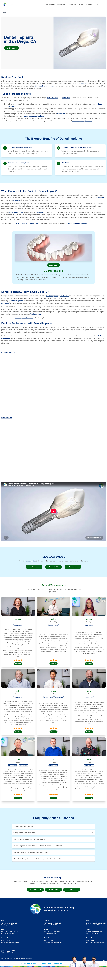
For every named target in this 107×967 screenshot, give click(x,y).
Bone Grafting (59, 697)
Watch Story (18, 663)
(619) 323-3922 (90, 940)
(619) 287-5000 (35, 314)
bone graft (84, 83)
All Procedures (72, 4)
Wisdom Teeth (61, 4)
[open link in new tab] (3, 951)
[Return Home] (12, 4)
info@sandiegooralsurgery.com (10, 942)
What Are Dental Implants (44, 86)
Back (4, 12)
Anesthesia (73, 567)
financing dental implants (77, 223)
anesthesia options (16, 301)
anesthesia (30, 561)
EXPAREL (5, 303)
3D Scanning (53, 889)
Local (34, 567)
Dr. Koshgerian (52, 98)
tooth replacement (16, 212)
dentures (39, 212)
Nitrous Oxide (53, 567)
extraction (61, 114)
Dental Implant (18, 625)
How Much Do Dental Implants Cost (27, 223)
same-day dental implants (34, 116)
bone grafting (99, 197)
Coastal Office (8, 352)
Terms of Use (103, 960)
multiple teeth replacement (82, 121)
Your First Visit (35, 889)
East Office (6, 418)
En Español (89, 4)
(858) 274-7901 (48, 940)
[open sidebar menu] (102, 4)
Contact (71, 889)
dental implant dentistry (24, 318)
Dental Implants (50, 4)
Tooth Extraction (23, 765)
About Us (81, 4)
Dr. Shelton (66, 98)
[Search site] (98, 4)
